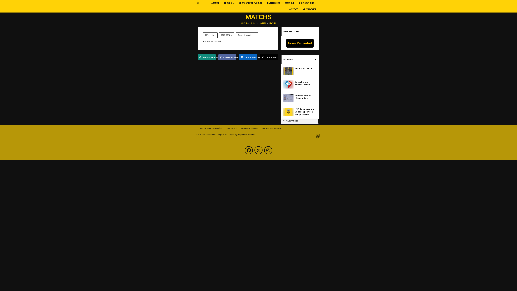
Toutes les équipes (246, 35)
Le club (228, 3)
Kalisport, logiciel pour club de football (241, 135)
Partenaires (273, 3)
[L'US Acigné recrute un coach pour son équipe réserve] (288, 112)
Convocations (306, 3)
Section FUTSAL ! (303, 68)
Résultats (209, 35)
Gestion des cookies (271, 128)
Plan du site (231, 128)
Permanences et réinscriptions (303, 97)
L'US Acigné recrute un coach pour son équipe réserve (304, 112)
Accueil (215, 3)
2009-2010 (225, 35)
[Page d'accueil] (317, 136)
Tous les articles (290, 121)
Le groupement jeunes (250, 3)
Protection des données (210, 128)
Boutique (289, 3)
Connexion (311, 9)
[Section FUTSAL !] (288, 71)
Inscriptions (291, 31)
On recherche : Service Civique (302, 83)
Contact (293, 9)
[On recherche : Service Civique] (288, 84)
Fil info (288, 59)
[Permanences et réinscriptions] (288, 98)
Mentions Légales (249, 128)
